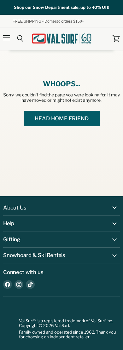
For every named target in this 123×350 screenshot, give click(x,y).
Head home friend (62, 118)
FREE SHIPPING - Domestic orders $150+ (48, 21)
